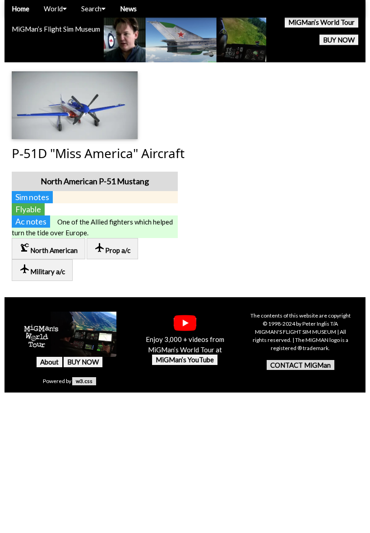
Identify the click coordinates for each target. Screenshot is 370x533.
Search (91, 9)
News (128, 9)
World (53, 9)
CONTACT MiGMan (300, 365)
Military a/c (42, 269)
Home (20, 9)
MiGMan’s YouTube (185, 359)
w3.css (84, 381)
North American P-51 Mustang (95, 181)
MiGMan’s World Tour (321, 22)
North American (48, 248)
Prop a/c (112, 248)
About (49, 362)
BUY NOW (339, 40)
